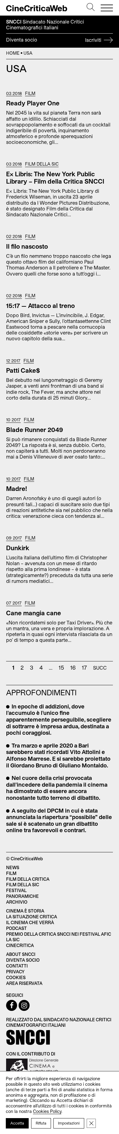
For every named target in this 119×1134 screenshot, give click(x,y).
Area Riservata (24, 983)
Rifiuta (41, 1123)
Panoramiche (22, 896)
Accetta (17, 1123)
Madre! (16, 488)
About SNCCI (20, 954)
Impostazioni (69, 1123)
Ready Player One (33, 103)
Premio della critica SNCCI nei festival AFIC (58, 934)
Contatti (17, 965)
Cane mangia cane (33, 612)
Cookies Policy (47, 1111)
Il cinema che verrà (30, 922)
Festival (16, 890)
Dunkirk (17, 547)
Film (30, 93)
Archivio (16, 902)
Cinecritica (20, 945)
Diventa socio (54, 40)
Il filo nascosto (27, 246)
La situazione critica (31, 916)
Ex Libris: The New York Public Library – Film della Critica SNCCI (55, 177)
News (12, 867)
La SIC (13, 939)
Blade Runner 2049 (34, 429)
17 (84, 667)
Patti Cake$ (23, 370)
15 (61, 667)
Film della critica (27, 879)
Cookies (16, 977)
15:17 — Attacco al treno (40, 305)
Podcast (16, 928)
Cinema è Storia (25, 910)
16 (73, 667)
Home (13, 53)
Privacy (15, 971)
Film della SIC (42, 164)
